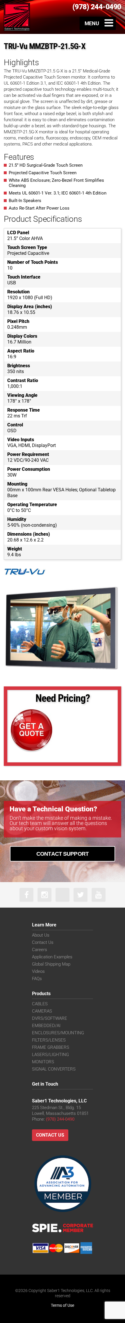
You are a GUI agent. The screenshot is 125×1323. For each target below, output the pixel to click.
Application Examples (52, 956)
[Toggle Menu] (98, 23)
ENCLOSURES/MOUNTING (58, 1032)
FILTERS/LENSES (49, 1040)
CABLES (40, 1003)
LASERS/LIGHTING (50, 1054)
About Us (40, 935)
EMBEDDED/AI (46, 1025)
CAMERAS (42, 1011)
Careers (39, 949)
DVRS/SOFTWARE (49, 1018)
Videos (38, 971)
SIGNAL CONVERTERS (54, 1069)
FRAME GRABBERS (50, 1047)
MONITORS (43, 1061)
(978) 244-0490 (60, 1119)
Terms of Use (62, 1305)
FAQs (37, 978)
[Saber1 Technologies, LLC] (17, 16)
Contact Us (42, 942)
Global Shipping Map (51, 964)
